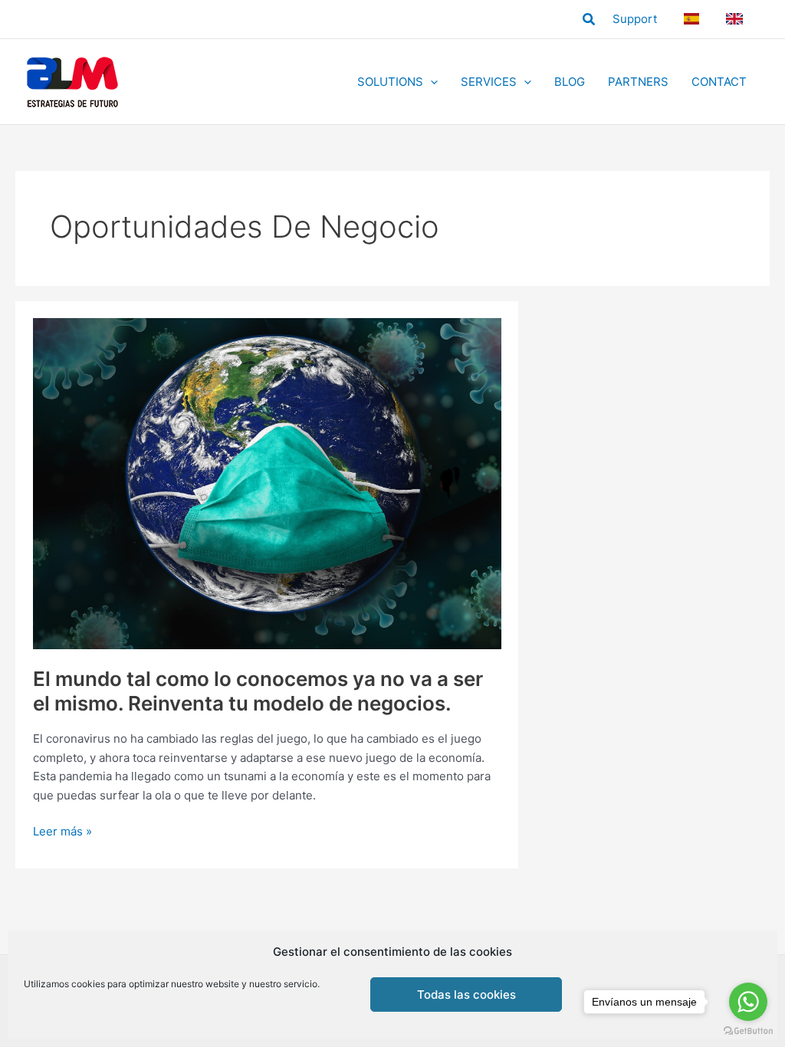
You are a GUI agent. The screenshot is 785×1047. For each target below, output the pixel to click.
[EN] (736, 19)
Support (635, 18)
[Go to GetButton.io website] (748, 1031)
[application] (430, 82)
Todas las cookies (466, 994)
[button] (589, 19)
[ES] (693, 19)
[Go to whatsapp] (748, 1002)
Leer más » (62, 832)
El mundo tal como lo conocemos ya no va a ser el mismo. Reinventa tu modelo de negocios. (258, 691)
